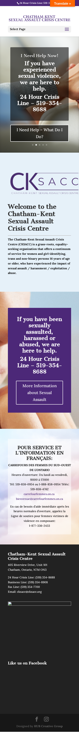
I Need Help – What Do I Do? (40, 133)
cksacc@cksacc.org (29, 592)
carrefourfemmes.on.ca (39, 494)
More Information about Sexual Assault (39, 392)
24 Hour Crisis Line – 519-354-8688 (39, 365)
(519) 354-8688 (45, 577)
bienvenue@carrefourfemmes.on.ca (39, 499)
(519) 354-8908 (38, 582)
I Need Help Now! (39, 55)
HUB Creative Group (48, 726)
